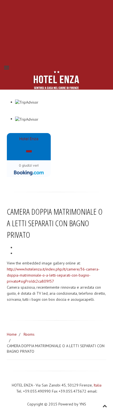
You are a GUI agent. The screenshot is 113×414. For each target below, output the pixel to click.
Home (12, 334)
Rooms (29, 334)
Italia (97, 385)
